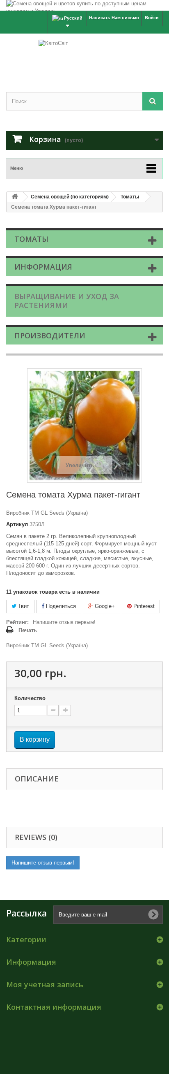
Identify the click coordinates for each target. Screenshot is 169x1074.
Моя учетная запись (44, 984)
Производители (49, 335)
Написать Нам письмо (114, 17)
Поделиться (60, 606)
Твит (22, 606)
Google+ (104, 606)
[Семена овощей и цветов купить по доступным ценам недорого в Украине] (84, 5)
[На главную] (15, 197)
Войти (152, 17)
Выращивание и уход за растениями (66, 300)
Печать (27, 630)
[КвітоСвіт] (84, 56)
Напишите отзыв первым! (64, 622)
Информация (43, 267)
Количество (30, 698)
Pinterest (143, 606)
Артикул (17, 524)
